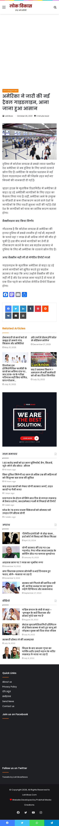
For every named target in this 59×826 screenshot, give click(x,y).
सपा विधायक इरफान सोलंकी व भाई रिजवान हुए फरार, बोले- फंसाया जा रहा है (26, 573)
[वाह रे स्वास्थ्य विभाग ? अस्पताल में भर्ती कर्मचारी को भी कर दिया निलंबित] (44, 359)
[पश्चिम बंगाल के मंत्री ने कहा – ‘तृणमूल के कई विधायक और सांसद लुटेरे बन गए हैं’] (11, 614)
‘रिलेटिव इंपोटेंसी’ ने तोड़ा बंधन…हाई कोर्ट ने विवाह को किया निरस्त (39, 535)
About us (7, 681)
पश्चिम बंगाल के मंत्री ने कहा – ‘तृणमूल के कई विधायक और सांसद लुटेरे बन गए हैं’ (37, 612)
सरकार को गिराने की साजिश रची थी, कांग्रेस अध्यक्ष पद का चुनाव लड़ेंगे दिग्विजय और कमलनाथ (39, 586)
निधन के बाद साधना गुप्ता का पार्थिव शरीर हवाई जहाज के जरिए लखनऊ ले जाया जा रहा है (38, 651)
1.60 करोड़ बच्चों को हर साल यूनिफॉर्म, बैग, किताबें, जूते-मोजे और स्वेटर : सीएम (27, 464)
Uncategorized (10, 90)
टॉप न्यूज (6, 691)
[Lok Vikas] (20, 7)
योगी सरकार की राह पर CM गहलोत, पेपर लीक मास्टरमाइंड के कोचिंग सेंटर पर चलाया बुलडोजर (39, 550)
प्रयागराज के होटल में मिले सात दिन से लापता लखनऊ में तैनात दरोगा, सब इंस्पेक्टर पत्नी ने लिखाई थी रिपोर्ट (29, 500)
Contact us (8, 706)
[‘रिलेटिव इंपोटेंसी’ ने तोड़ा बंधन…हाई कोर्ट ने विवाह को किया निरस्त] (11, 538)
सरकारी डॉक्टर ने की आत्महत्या (18, 639)
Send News (8, 701)
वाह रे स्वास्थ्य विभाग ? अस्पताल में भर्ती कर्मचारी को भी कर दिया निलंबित (43, 372)
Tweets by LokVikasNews (15, 776)
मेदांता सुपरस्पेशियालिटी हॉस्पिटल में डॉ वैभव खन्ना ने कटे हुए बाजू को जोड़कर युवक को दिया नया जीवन (39, 627)
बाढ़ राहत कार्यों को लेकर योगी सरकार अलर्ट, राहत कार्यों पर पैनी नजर (27, 488)
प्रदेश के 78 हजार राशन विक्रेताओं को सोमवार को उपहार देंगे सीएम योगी (26, 511)
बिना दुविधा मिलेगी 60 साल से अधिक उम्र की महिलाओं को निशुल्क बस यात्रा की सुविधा (29, 476)
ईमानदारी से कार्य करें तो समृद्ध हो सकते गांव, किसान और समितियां (14, 340)
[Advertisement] (29, 57)
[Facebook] (8, 309)
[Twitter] (16, 309)
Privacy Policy (9, 686)
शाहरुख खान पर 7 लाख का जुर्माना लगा (22, 562)
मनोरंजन (6, 696)
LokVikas (9, 116)
